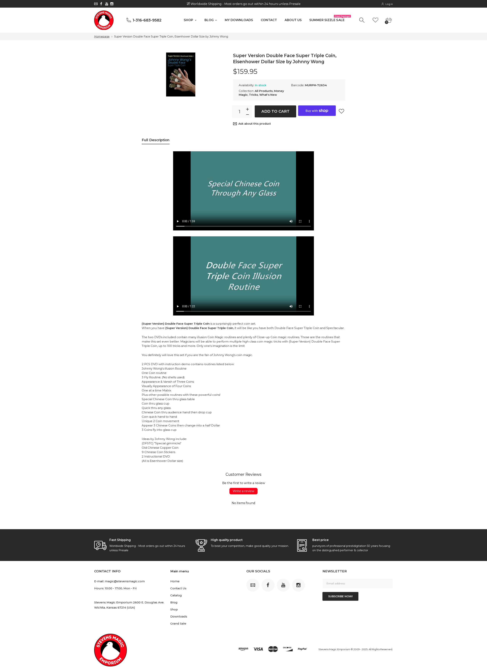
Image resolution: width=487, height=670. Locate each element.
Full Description (155, 140)
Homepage (102, 36)
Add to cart (275, 111)
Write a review (243, 491)
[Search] (362, 20)
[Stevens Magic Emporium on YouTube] (106, 4)
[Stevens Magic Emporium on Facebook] (101, 4)
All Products (264, 91)
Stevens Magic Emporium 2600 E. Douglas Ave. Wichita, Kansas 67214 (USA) (129, 605)
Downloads (178, 616)
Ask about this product (254, 123)
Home (175, 581)
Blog (173, 602)
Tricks (253, 94)
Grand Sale (178, 623)
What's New (268, 94)
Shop (174, 609)
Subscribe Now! (340, 596)
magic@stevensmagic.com (125, 581)
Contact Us (178, 588)
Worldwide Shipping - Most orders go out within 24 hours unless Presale (245, 4)
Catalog (176, 595)
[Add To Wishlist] (341, 111)
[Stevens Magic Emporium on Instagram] (112, 4)
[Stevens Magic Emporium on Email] (96, 4)
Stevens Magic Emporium (334, 649)
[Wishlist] (375, 20)
